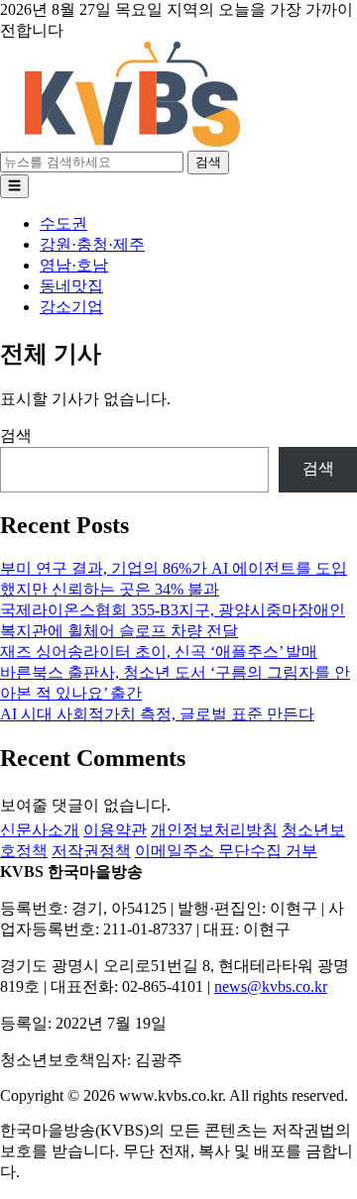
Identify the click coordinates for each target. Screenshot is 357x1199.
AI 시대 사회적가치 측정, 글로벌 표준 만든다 (157, 714)
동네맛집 (71, 285)
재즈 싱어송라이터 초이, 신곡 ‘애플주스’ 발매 (158, 651)
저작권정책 (91, 850)
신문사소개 (39, 829)
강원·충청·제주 (92, 244)
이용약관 (115, 829)
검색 (208, 162)
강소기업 (71, 306)
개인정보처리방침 (214, 829)
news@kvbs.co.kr (270, 986)
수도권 (63, 223)
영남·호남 (74, 265)
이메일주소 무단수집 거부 (226, 850)
